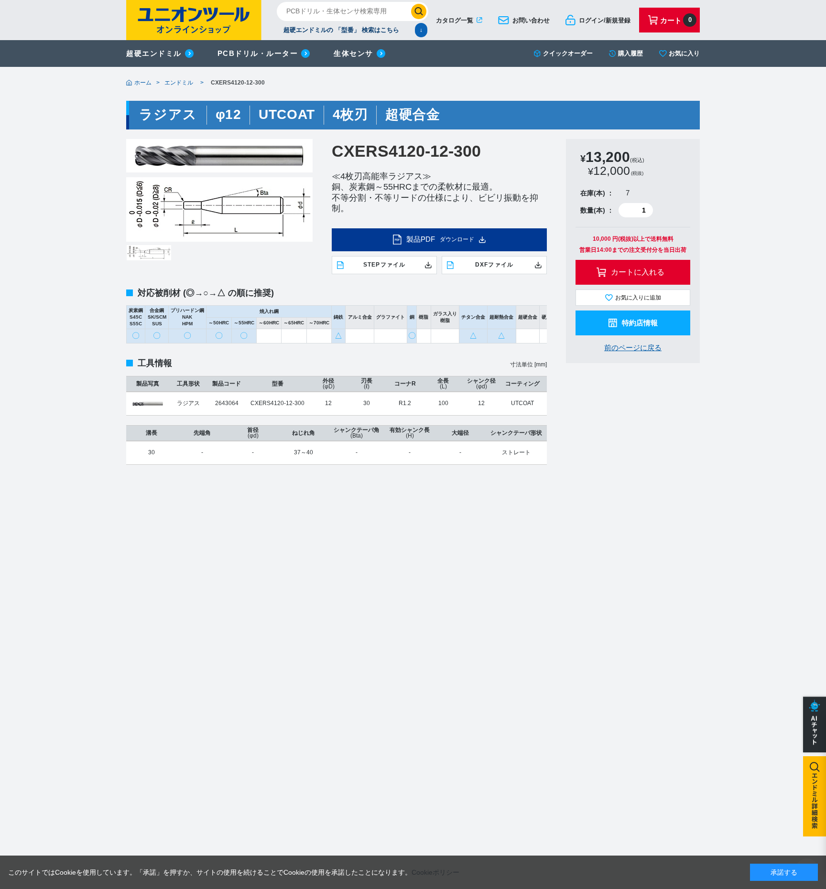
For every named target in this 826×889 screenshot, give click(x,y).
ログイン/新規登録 (604, 20)
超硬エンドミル (154, 53)
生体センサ (353, 53)
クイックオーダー (568, 53)
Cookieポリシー (435, 872)
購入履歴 (630, 53)
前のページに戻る (633, 347)
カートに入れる (637, 272)
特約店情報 (640, 323)
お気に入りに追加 (638, 297)
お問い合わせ (531, 20)
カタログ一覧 (454, 20)
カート (676, 20)
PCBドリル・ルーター (257, 53)
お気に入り (684, 53)
